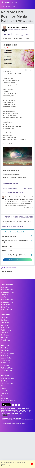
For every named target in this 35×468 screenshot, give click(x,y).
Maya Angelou (5, 350)
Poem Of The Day (6, 309)
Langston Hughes (6, 358)
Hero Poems (4, 337)
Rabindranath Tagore (7, 368)
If (1, 396)
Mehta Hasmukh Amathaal (17, 27)
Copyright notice (11, 408)
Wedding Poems (6, 330)
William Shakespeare (7, 353)
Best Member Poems (7, 289)
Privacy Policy (6, 413)
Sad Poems (4, 325)
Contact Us (11, 410)
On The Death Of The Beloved (10, 401)
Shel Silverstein (5, 363)
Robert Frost (4, 348)
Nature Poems (5, 332)
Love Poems (4, 317)
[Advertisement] (17, 450)
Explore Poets (5, 307)
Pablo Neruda (5, 355)
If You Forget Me (6, 386)
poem (4, 183)
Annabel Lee (5, 391)
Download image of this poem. (10, 188)
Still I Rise (4, 381)
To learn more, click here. (7, 465)
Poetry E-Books (5, 340)
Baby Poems (5, 320)
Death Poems (5, 322)
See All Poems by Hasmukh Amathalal (17, 260)
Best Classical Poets (7, 302)
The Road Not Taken (7, 383)
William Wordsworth (7, 370)
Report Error (22, 410)
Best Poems (4, 287)
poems (9, 183)
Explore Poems (5, 304)
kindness (15, 183)
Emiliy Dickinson (6, 360)
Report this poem (28, 188)
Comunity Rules (29, 411)
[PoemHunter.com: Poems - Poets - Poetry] (9, 2)
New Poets (4, 297)
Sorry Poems (5, 335)
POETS (9, 271)
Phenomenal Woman (7, 378)
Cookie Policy (21, 408)
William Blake (5, 365)
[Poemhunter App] (6, 404)
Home (3, 7)
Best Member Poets (7, 299)
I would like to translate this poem (12, 226)
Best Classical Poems (7, 292)
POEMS (3, 271)
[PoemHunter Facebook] (13, 405)
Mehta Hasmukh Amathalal (13, 197)
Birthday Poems (5, 327)
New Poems (4, 294)
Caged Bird (4, 393)
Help (16, 410)
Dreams (3, 388)
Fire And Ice (4, 398)
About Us (3, 408)
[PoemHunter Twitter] (16, 405)
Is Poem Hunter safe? (18, 411)
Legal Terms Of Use (16, 413)
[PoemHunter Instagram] (19, 405)
